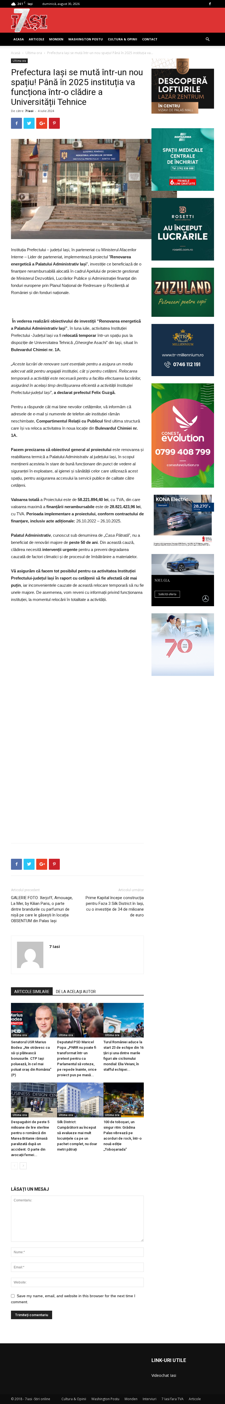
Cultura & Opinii (122, 39)
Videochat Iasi (163, 1375)
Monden (56, 39)
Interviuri (149, 1399)
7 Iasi (29, 111)
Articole (36, 39)
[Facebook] (210, 4)
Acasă (15, 53)
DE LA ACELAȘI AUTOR (76, 991)
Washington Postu (85, 39)
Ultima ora (34, 53)
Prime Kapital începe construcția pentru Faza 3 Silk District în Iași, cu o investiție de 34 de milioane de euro (115, 906)
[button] (207, 39)
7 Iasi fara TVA (173, 1399)
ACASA (18, 39)
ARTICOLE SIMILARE (31, 991)
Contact (150, 39)
